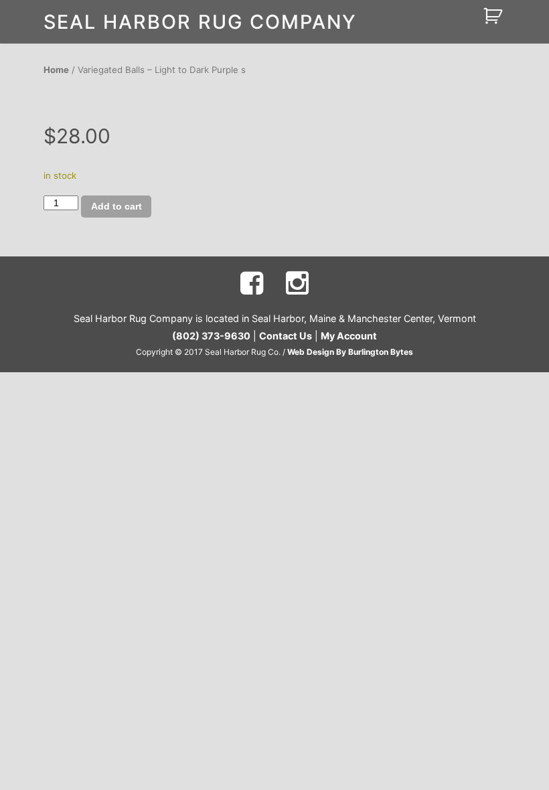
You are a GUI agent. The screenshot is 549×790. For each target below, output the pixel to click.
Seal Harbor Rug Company (200, 21)
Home (56, 69)
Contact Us (285, 335)
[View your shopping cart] (494, 15)
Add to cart (116, 206)
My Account (349, 335)
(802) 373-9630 (211, 335)
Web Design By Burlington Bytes (350, 352)
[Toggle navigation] (457, 16)
